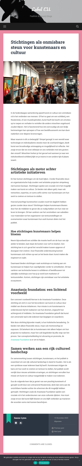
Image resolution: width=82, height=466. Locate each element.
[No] (79, 460)
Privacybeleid (44, 463)
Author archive (16, 423)
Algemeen (58, 421)
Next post (57, 431)
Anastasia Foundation (20, 340)
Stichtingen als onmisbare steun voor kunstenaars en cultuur (38, 47)
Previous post (59, 428)
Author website (21, 423)
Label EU (41, 9)
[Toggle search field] (77, 26)
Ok (35, 463)
